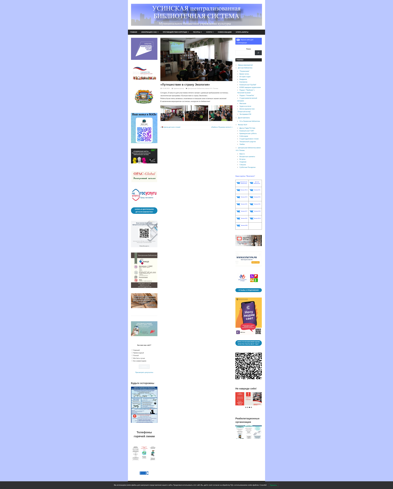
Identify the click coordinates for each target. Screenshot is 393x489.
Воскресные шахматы (247, 156)
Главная (133, 32)
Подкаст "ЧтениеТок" (246, 95)
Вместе (242, 154)
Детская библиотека (245, 68)
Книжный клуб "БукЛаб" (247, 85)
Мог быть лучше (139, 358)
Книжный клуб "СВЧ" (246, 131)
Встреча (242, 159)
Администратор (178, 88)
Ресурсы (196, 32)
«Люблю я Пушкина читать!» (221, 127)
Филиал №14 (242, 125)
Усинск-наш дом (225, 32)
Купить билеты (242, 32)
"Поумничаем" (244, 71)
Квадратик (243, 79)
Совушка (242, 164)
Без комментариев (139, 361)
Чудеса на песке (245, 106)
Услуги (209, 32)
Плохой (136, 355)
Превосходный (138, 353)
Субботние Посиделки (247, 167)
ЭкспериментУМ (245, 114)
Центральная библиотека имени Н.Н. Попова (203, 88)
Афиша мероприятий (245, 65)
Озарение (242, 162)
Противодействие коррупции (175, 32)
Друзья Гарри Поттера (247, 128)
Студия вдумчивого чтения (249, 139)
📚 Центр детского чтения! (170, 127)
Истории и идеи (244, 76)
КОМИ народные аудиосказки (250, 87)
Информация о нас (149, 32)
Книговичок (243, 82)
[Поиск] (258, 52)
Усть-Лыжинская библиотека (249, 121)
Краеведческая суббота (247, 133)
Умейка (242, 144)
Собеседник (243, 136)
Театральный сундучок (247, 141)
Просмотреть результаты (144, 372)
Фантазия (242, 103)
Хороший (136, 350)
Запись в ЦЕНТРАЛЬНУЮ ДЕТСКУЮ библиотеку (144, 210)
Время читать (244, 74)
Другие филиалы (244, 118)
